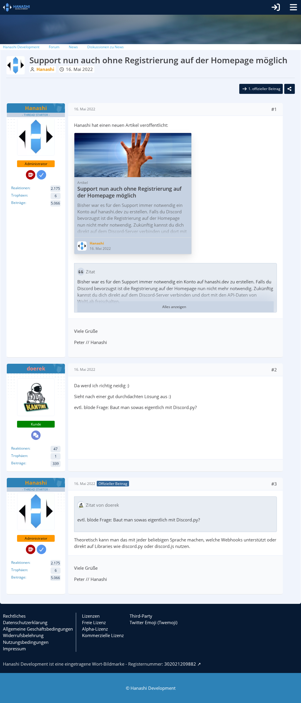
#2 (274, 370)
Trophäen (19, 195)
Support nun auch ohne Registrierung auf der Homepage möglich (129, 192)
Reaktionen (20, 187)
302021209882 (180, 664)
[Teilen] (289, 89)
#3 (274, 484)
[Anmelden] (276, 7)
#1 (274, 109)
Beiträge (18, 202)
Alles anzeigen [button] (174, 306)
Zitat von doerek (102, 505)
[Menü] (293, 7)
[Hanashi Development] (16, 7)
